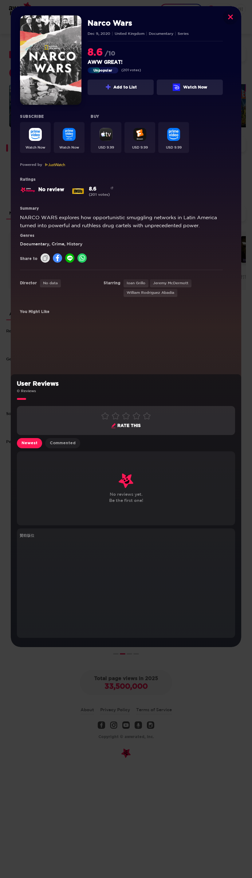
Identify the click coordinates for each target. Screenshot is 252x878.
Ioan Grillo (136, 283)
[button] (35, 137)
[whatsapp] (82, 258)
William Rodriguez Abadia (150, 292)
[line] (69, 258)
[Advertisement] (126, 587)
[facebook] (57, 258)
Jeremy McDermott (170, 283)
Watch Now (195, 87)
